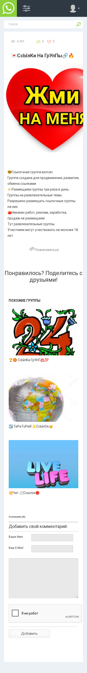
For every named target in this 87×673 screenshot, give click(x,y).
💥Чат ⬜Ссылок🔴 (24, 493)
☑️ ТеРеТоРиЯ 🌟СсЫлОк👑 (31, 426)
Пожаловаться (46, 250)
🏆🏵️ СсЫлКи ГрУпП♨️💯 (29, 360)
